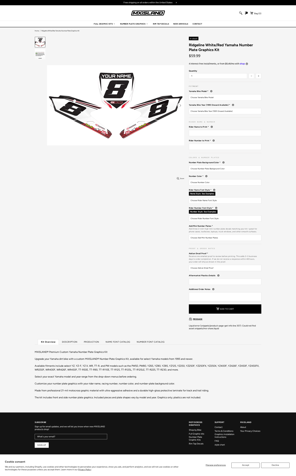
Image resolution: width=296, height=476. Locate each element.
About (243, 427)
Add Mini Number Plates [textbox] (223, 229)
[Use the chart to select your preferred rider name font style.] (214, 190)
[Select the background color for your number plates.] (223, 162)
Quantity (193, 71)
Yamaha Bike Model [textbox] (225, 91)
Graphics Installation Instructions (224, 435)
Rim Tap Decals (196, 443)
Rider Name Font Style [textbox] (225, 192)
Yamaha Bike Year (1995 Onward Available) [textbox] (225, 105)
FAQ (217, 441)
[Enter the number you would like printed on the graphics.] (213, 140)
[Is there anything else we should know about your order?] (213, 289)
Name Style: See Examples (202, 194)
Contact (218, 427)
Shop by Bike (195, 430)
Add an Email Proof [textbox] (223, 257)
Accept (245, 465)
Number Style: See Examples (203, 212)
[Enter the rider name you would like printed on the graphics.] (212, 127)
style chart (220, 444)
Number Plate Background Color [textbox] (225, 162)
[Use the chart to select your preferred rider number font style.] (216, 208)
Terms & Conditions (224, 431)
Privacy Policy (84, 469)
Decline (275, 465)
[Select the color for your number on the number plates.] (206, 176)
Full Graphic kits (196, 434)
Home (37, 31)
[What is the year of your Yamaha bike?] (233, 105)
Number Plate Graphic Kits (195, 438)
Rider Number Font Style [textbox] (225, 210)
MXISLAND (148, 13)
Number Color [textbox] (222, 176)
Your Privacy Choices (250, 431)
